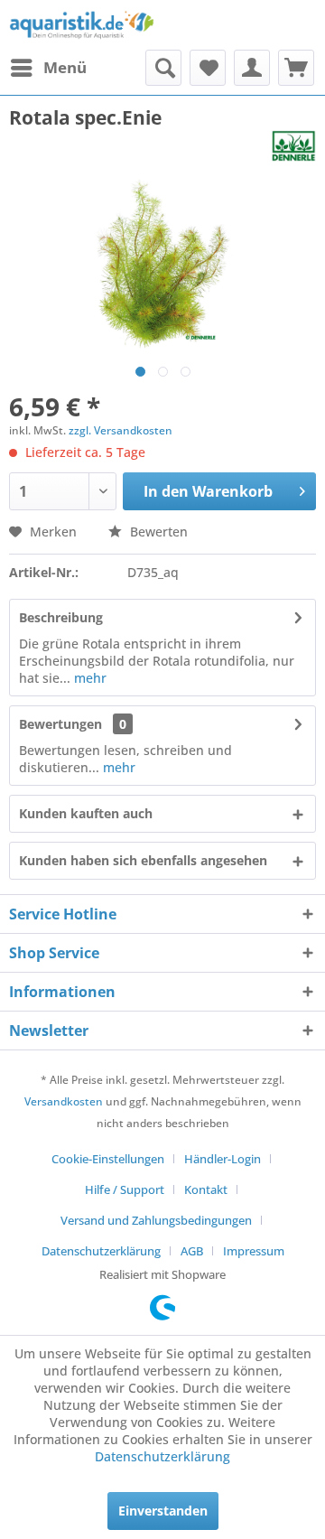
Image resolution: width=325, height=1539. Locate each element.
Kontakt (206, 1189)
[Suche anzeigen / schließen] (163, 68)
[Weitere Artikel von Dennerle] (293, 146)
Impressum (253, 1251)
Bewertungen (60, 723)
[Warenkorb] (296, 68)
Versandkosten (63, 1101)
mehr (88, 677)
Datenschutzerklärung (101, 1251)
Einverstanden (163, 1510)
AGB (192, 1251)
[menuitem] (48, 68)
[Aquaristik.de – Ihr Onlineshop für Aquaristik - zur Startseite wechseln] (81, 25)
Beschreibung (61, 617)
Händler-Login (222, 1159)
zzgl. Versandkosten (120, 430)
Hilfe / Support (124, 1189)
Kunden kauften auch (86, 813)
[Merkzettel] (208, 68)
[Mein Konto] (252, 68)
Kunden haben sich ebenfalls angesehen (143, 860)
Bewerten (157, 531)
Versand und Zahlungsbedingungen (156, 1220)
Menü (65, 67)
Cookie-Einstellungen (107, 1159)
